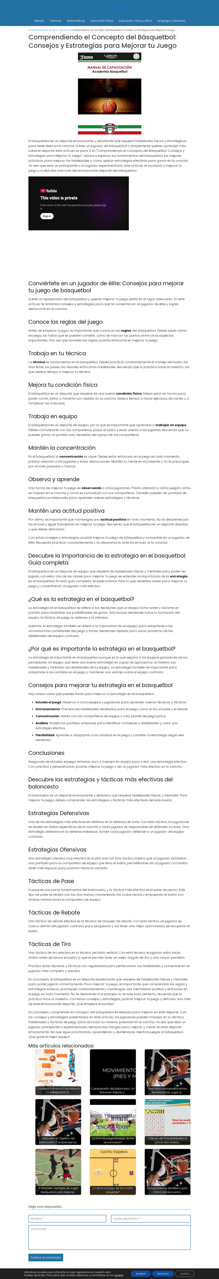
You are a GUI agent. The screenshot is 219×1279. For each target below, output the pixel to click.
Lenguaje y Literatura (171, 21)
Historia (39, 21)
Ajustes (185, 1273)
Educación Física (102, 21)
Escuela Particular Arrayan (109, 7)
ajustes (118, 1275)
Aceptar (141, 1273)
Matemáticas (76, 21)
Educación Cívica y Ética (135, 21)
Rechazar (163, 1273)
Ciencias (55, 21)
